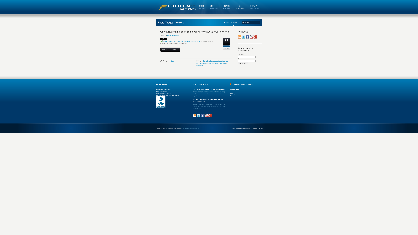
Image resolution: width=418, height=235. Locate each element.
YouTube (251, 37)
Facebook (247, 37)
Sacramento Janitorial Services (191, 128)
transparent (199, 65)
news (209, 63)
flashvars (215, 61)
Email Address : (242, 59)
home (220, 61)
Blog (172, 61)
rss (239, 37)
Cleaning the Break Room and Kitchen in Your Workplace (208, 101)
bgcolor (209, 61)
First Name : (241, 54)
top (262, 128)
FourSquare (255, 37)
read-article (223, 63)
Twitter (243, 37)
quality (217, 63)
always (205, 61)
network (204, 63)
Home (226, 22)
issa (223, 61)
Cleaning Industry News (242, 84)
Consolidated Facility (173, 35)
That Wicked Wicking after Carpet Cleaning (209, 89)
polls (213, 63)
